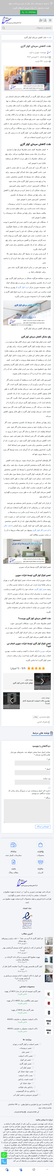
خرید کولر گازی (23, 287)
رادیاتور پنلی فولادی (25, 1087)
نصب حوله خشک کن (25, 1071)
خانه (49, 37)
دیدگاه (47, 798)
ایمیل (47, 769)
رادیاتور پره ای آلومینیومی (25, 1091)
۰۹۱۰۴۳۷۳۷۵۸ (30, 12)
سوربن (42, 651)
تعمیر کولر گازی (40, 589)
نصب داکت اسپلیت (25, 1075)
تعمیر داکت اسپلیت (25, 1056)
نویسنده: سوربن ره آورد (37, 52)
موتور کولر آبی (25, 1067)
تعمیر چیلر (25, 1052)
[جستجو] (3, 27)
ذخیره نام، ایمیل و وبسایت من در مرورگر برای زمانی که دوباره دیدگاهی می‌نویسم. (29, 792)
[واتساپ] (4, 1155)
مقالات (35, 717)
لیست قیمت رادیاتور (25, 1079)
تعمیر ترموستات (26, 1048)
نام (48, 759)
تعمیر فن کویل (25, 1060)
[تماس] (4, 1161)
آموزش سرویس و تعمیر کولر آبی (25, 1095)
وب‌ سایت (46, 778)
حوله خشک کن (25, 1083)
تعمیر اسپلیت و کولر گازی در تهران (25, 1044)
